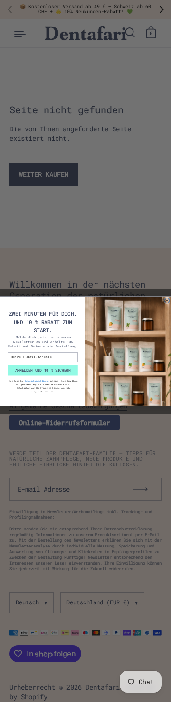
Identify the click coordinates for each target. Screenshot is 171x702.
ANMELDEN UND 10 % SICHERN (43, 369)
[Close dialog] (167, 300)
